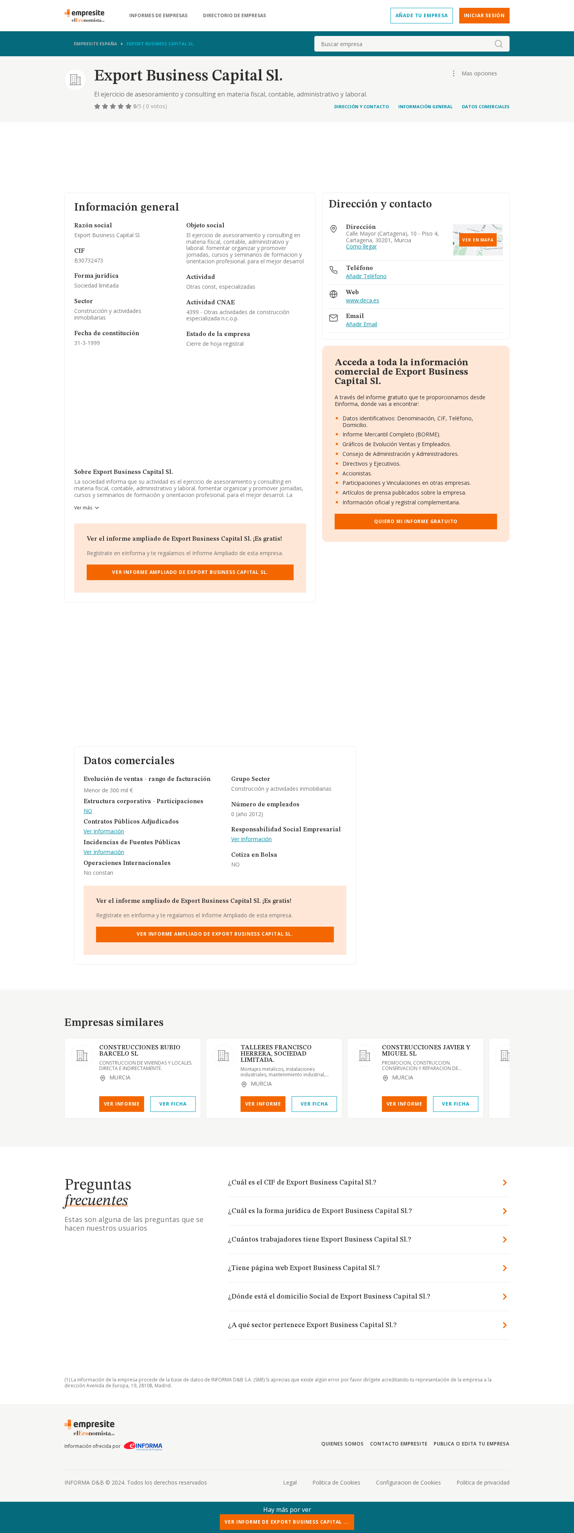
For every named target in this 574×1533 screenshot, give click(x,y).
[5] (129, 106)
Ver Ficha (172, 1104)
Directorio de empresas (234, 15)
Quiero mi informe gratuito (416, 521)
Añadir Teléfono (366, 276)
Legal (290, 1482)
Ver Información (104, 831)
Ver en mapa (478, 240)
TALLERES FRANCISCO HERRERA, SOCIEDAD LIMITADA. (276, 1054)
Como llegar (361, 246)
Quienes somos (342, 1443)
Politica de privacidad (483, 1482)
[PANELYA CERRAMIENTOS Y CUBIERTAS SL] (506, 1056)
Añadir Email (361, 324)
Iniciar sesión (484, 15)
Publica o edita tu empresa (472, 1443)
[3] (114, 106)
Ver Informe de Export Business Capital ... (287, 1522)
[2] (106, 106)
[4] (121, 106)
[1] (98, 106)
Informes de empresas (158, 15)
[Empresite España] (87, 15)
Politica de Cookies (336, 1482)
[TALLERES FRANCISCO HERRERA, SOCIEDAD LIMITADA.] (223, 1056)
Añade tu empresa (422, 15)
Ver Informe (122, 1104)
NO (88, 811)
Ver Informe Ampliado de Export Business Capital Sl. (190, 572)
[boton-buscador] (498, 44)
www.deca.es (362, 300)
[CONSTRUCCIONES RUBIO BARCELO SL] (82, 1056)
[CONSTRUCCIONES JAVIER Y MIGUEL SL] (365, 1056)
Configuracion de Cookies (408, 1482)
